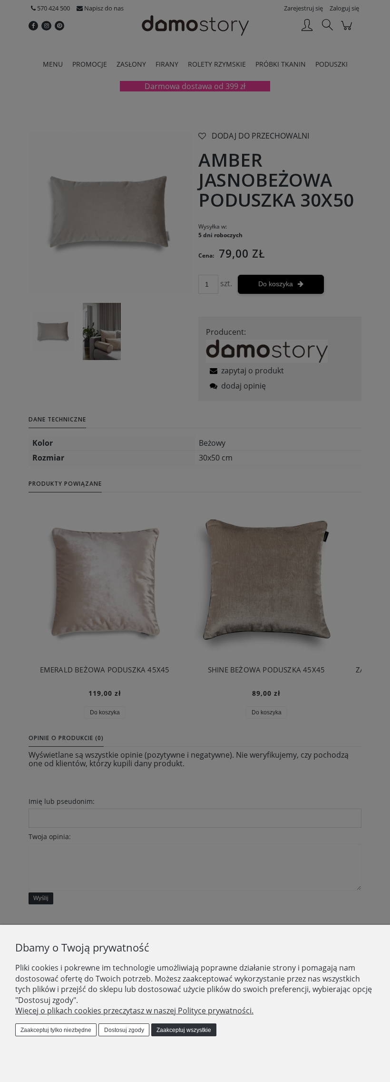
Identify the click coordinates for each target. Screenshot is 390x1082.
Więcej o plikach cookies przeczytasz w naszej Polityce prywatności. (134, 1010)
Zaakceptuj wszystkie (183, 1030)
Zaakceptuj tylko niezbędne (55, 1030)
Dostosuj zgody (124, 1030)
